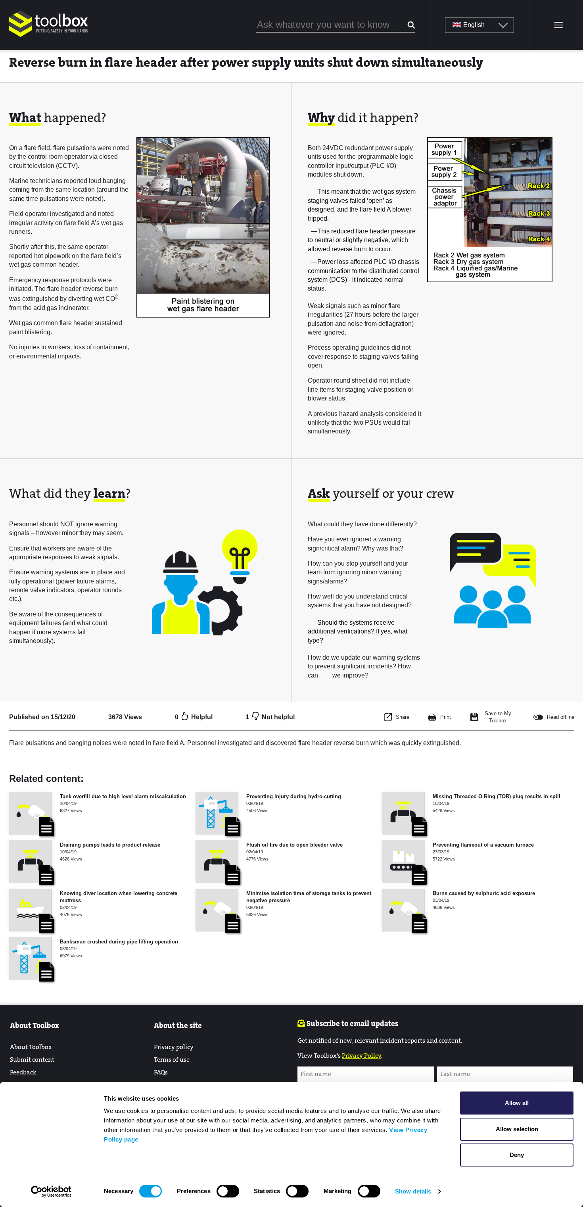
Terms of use (172, 1059)
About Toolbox (31, 1047)
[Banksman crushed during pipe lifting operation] (30, 958)
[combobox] (335, 25)
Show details (413, 1191)
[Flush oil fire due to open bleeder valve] (217, 861)
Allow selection (517, 1129)
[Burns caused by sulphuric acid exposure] (403, 910)
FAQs (161, 1072)
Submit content (32, 1059)
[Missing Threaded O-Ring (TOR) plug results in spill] (403, 813)
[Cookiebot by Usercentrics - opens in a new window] (51, 1191)
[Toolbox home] (48, 37)
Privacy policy (174, 1047)
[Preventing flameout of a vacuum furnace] (403, 861)
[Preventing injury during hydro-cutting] (217, 813)
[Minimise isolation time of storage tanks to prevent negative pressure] (217, 910)
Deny (517, 1154)
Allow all (517, 1102)
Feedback (23, 1072)
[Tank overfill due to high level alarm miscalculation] (30, 813)
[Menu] (558, 25)
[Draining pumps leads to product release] (30, 861)
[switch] (228, 1191)
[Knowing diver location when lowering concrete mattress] (30, 910)
